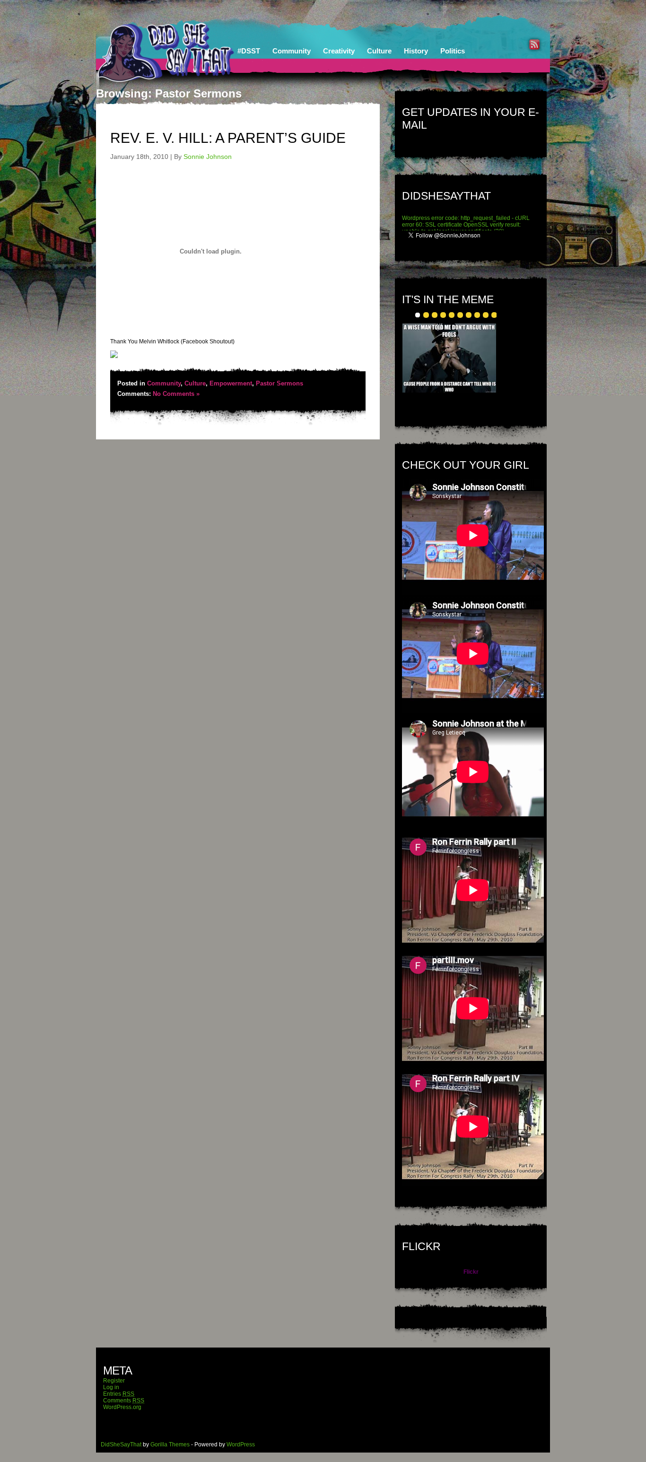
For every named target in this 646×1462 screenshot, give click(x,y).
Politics (452, 51)
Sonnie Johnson (207, 156)
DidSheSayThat (121, 1444)
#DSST (248, 51)
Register (114, 1380)
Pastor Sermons (279, 383)
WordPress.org (122, 1407)
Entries (118, 1394)
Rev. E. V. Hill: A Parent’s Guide (228, 138)
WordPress (241, 1444)
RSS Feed (534, 44)
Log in (111, 1387)
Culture (379, 51)
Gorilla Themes (170, 1444)
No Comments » (176, 393)
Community (291, 51)
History (416, 51)
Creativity (339, 51)
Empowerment (231, 383)
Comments (123, 1400)
